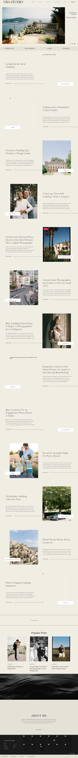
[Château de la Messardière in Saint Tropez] (24, 114)
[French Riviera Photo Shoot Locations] (24, 547)
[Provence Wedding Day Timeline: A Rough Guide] (56, 158)
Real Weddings (66, 84)
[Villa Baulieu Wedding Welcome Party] (56, 503)
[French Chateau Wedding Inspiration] (56, 590)
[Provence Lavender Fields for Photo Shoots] (24, 460)
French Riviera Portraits (65, 256)
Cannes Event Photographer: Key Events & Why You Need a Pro (57, 283)
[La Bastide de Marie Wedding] (56, 71)
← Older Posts (34, 620)
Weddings (65, 170)
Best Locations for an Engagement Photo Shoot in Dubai (19, 412)
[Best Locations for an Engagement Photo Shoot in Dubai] (56, 417)
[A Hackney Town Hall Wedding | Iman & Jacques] (24, 201)
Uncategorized (66, 429)
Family (13, 127)
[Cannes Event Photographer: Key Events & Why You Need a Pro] (24, 287)
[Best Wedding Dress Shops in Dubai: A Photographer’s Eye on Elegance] (56, 330)
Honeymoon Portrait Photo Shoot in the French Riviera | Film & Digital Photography (20, 240)
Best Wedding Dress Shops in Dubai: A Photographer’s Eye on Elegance (19, 326)
